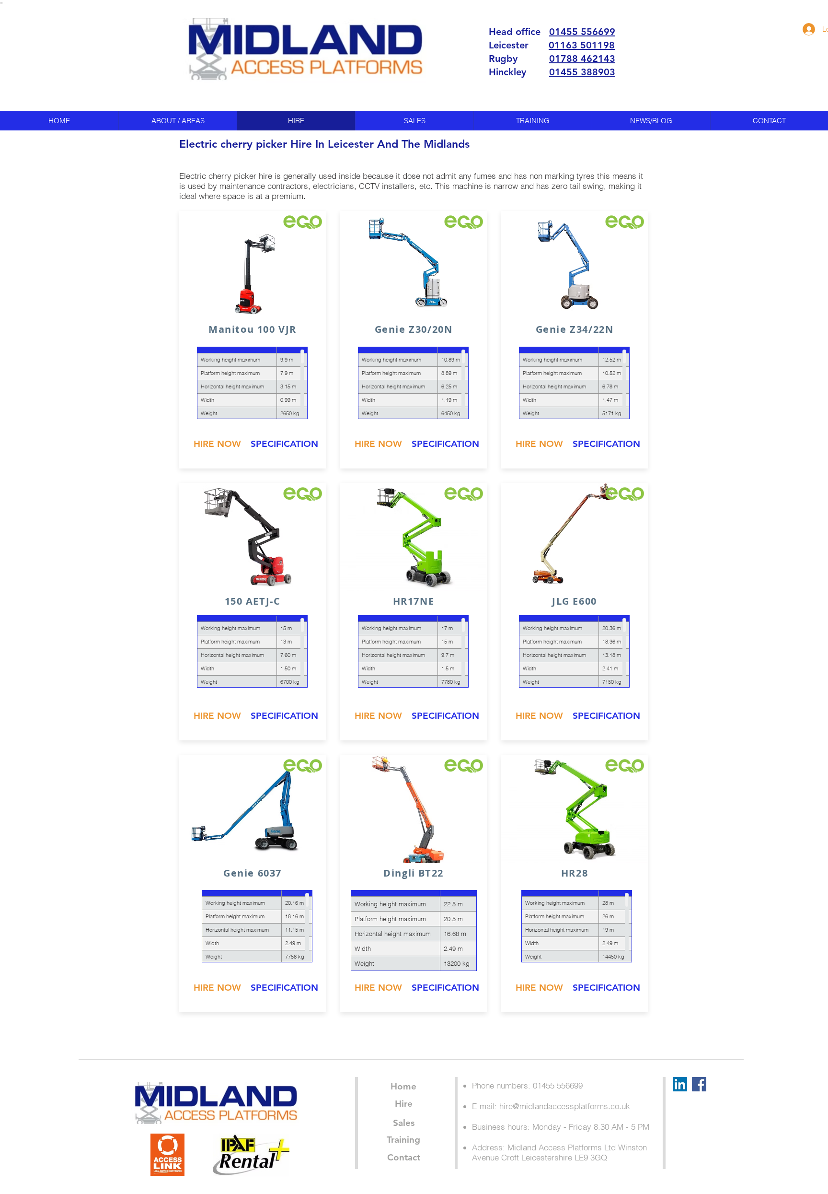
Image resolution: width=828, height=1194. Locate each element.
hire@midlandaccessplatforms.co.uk (564, 1106)
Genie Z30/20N (414, 329)
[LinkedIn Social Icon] (680, 1084)
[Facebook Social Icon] (699, 1084)
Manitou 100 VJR (252, 329)
